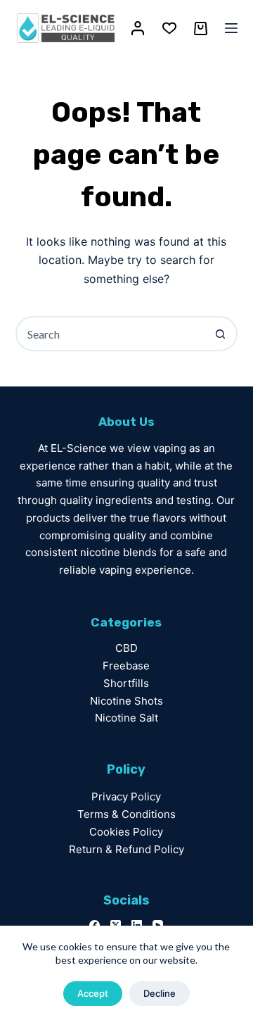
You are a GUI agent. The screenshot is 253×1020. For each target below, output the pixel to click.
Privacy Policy (126, 796)
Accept (92, 993)
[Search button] (220, 333)
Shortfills (126, 683)
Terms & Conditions (126, 814)
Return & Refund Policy (126, 849)
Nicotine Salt (126, 717)
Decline (159, 993)
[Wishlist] (169, 28)
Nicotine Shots (126, 700)
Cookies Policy (126, 831)
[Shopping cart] (200, 28)
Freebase (126, 665)
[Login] (138, 28)
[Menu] (231, 28)
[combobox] (111, 333)
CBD (126, 648)
